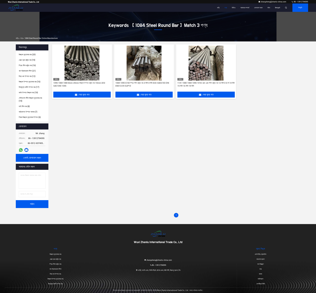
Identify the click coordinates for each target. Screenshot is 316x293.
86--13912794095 (300, 2)
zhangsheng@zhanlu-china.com (273, 2)
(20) (27, 54)
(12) (27, 76)
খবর (260, 269)
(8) (24, 106)
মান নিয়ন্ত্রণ (260, 264)
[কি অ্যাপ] (20, 150)
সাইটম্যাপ (260, 279)
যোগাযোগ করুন (258, 8)
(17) (29, 87)
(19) (27, 60)
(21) (27, 71)
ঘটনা (268, 8)
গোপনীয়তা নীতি (260, 284)
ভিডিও (234, 8)
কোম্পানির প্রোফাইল (260, 254)
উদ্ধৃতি (300, 8)
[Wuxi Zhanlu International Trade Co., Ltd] (15, 8)
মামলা (260, 274)
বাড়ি (218, 8)
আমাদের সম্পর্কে (244, 8)
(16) (27, 65)
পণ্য (226, 8)
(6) (30, 117)
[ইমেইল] (26, 150)
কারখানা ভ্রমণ (261, 259)
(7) (28, 112)
